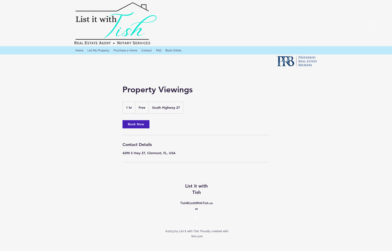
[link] (135, 124)
